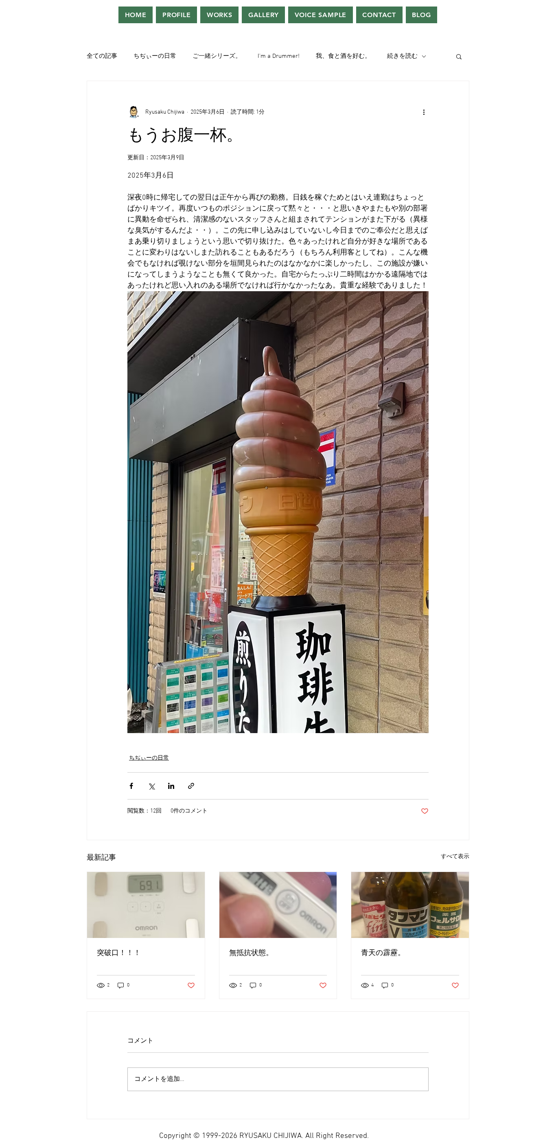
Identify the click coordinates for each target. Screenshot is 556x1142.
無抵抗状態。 (251, 953)
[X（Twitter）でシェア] (151, 786)
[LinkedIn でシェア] (171, 786)
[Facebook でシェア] (131, 786)
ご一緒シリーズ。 (217, 56)
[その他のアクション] (424, 112)
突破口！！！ (119, 953)
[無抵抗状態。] (278, 905)
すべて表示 (455, 856)
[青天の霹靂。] (410, 905)
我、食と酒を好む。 (343, 56)
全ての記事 (102, 56)
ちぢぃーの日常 (155, 56)
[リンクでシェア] (191, 786)
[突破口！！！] (146, 905)
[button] (459, 56)
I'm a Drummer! (279, 56)
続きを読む (402, 56)
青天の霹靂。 (383, 953)
